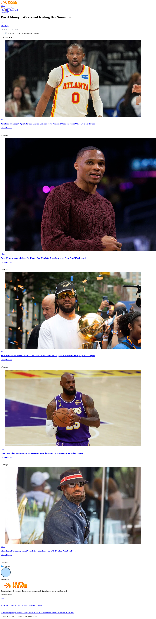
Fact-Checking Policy (8, 613)
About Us (12, 605)
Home (3, 12)
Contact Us (19, 605)
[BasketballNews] (9, 4)
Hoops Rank (5, 605)
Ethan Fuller (5, 26)
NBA (3, 6)
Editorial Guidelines (67, 613)
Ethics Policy (37, 605)
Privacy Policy (28, 605)
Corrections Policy (21, 613)
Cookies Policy (33, 613)
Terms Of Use (55, 613)
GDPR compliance (44, 613)
